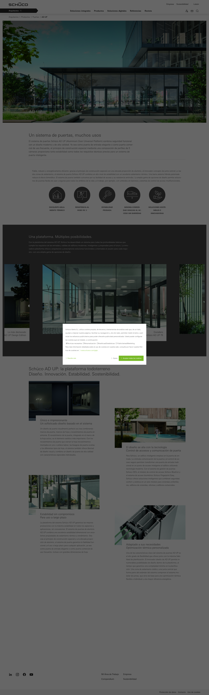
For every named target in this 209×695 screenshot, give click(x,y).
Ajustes (115, 358)
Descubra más (71, 358)
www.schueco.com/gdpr (89, 350)
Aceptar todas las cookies (132, 358)
